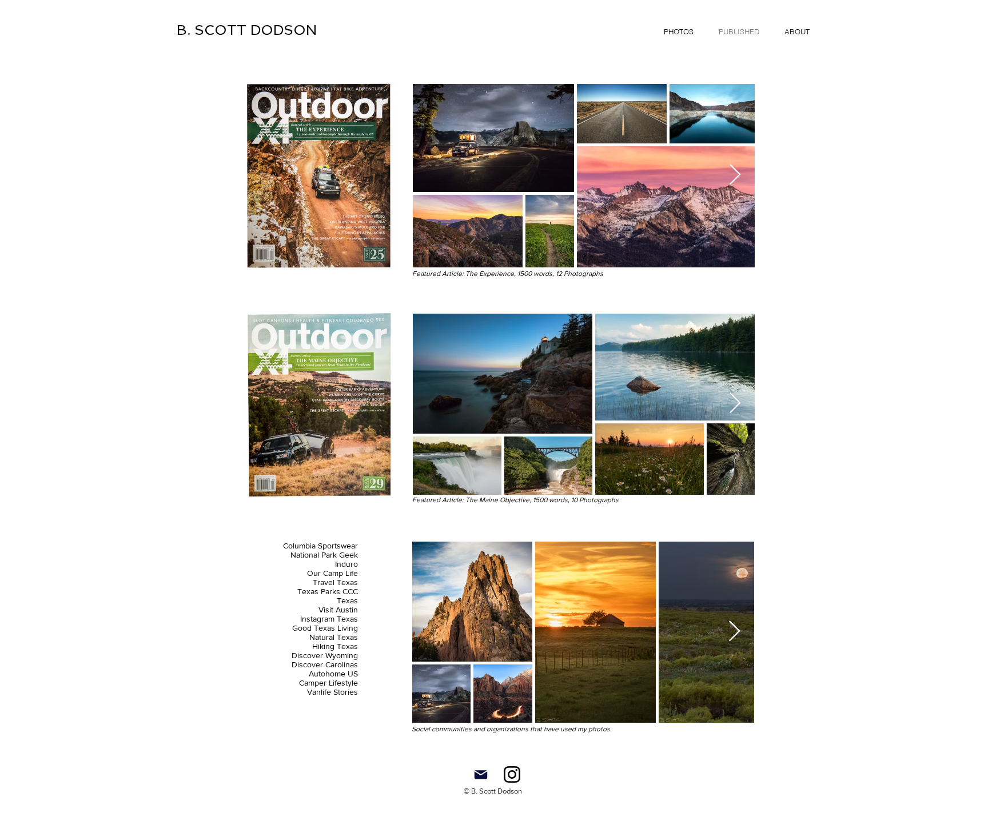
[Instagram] (512, 774)
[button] (678, 31)
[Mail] (480, 774)
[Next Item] (735, 175)
